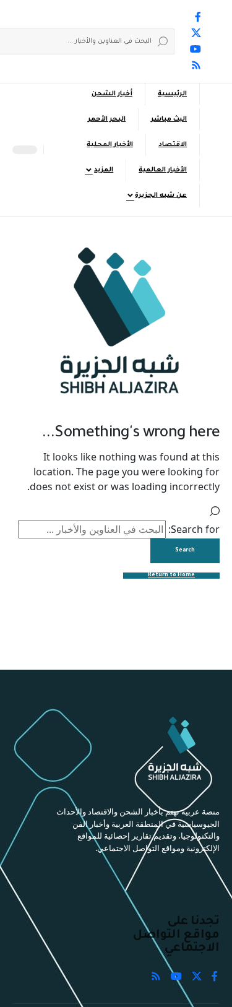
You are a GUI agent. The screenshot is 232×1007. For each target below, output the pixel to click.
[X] (196, 32)
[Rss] (196, 65)
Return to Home (171, 576)
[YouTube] (195, 48)
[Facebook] (198, 16)
